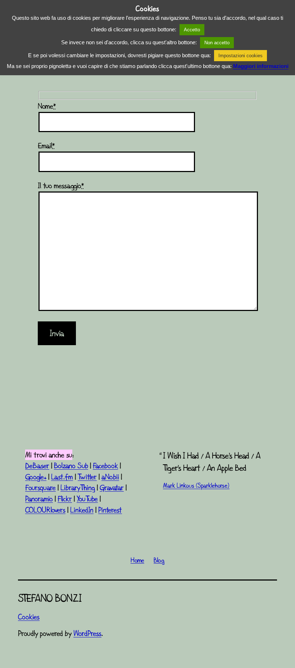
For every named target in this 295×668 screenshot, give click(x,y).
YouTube (87, 498)
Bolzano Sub (71, 465)
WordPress (87, 633)
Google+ (35, 476)
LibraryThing (77, 487)
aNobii (110, 476)
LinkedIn (82, 510)
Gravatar (112, 487)
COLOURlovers (45, 510)
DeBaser (37, 465)
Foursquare (40, 487)
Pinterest (110, 510)
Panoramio (39, 498)
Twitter (87, 476)
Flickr (65, 498)
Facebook (105, 465)
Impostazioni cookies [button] (240, 55)
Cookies (29, 616)
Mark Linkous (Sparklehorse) (196, 485)
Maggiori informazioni (261, 66)
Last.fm (62, 476)
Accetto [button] (192, 29)
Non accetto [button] (217, 42)
